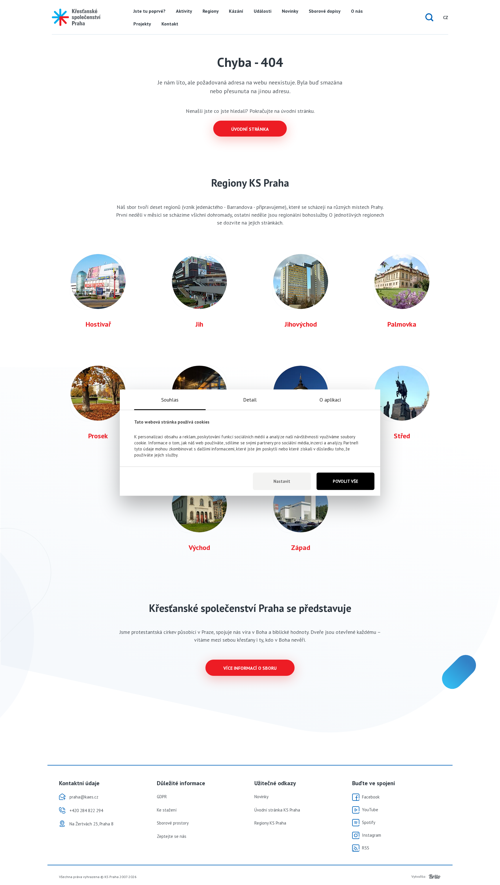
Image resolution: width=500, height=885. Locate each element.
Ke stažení (167, 810)
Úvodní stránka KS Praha (277, 810)
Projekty (142, 24)
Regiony (211, 11)
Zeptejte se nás (171, 836)
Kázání (236, 11)
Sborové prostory (173, 823)
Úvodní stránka (250, 129)
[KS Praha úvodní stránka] (76, 17)
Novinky (290, 11)
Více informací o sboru (250, 668)
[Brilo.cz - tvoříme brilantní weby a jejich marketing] (435, 876)
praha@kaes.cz (83, 797)
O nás (357, 11)
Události (262, 11)
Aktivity (184, 11)
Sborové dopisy (325, 11)
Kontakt (169, 24)
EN (434, 17)
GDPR (162, 796)
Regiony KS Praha (270, 823)
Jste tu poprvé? (149, 11)
